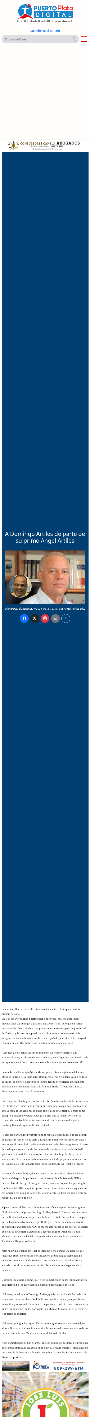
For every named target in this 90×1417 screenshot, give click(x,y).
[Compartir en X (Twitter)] (34, 618)
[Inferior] (45, 1365)
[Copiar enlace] (65, 618)
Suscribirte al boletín (45, 30)
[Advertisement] (45, 91)
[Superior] (45, 145)
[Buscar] (74, 39)
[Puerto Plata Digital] (45, 13)
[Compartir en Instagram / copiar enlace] (45, 618)
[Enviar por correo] (55, 618)
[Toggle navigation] (84, 39)
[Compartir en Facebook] (24, 618)
